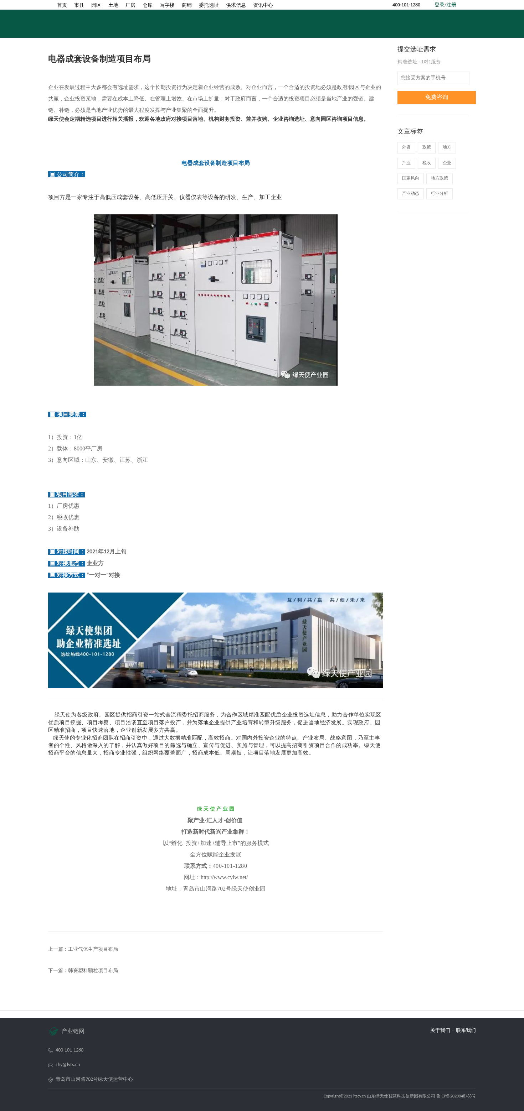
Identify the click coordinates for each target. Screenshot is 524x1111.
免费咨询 (436, 97)
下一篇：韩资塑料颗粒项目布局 (83, 971)
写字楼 (167, 5)
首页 (62, 5)
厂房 (130, 5)
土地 (113, 5)
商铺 (187, 5)
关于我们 (440, 1030)
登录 (440, 5)
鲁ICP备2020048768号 (456, 1096)
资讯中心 (263, 5)
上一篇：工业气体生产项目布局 (83, 949)
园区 (96, 5)
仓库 (148, 5)
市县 (79, 5)
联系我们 (466, 1030)
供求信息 (236, 5)
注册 (451, 5)
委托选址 (209, 5)
